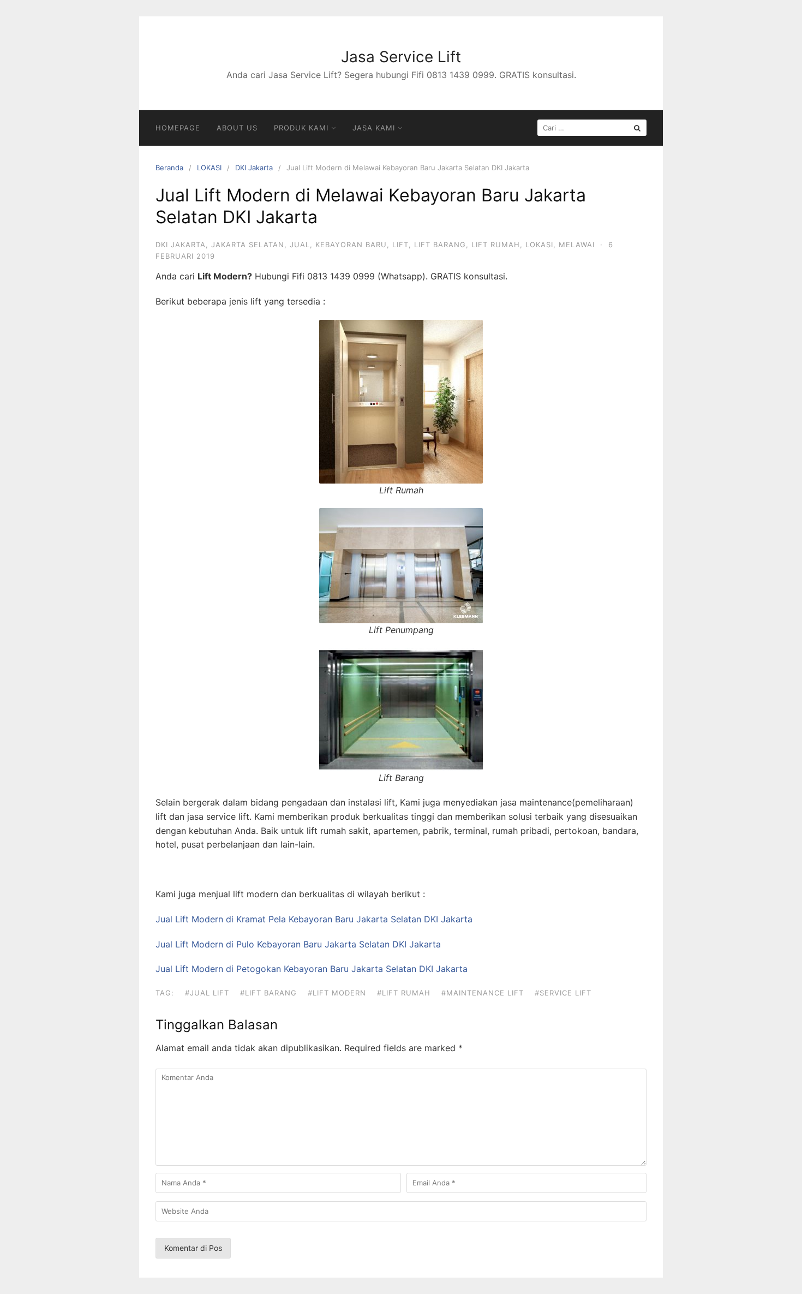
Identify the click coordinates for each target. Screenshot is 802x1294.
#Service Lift (563, 992)
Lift (400, 244)
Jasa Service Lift (401, 56)
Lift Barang (440, 244)
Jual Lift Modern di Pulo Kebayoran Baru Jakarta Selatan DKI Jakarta (298, 944)
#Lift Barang (268, 992)
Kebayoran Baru (351, 244)
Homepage (177, 127)
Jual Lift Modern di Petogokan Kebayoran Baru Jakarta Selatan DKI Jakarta (311, 968)
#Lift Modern (337, 992)
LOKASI (209, 167)
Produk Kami (301, 127)
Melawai (577, 244)
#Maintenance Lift (482, 992)
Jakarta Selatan (247, 244)
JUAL (300, 244)
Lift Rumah (495, 244)
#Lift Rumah (403, 992)
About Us (237, 127)
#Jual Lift (207, 992)
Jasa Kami (373, 127)
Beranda (169, 167)
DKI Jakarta (254, 167)
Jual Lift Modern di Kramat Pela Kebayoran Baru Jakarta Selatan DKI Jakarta (313, 919)
